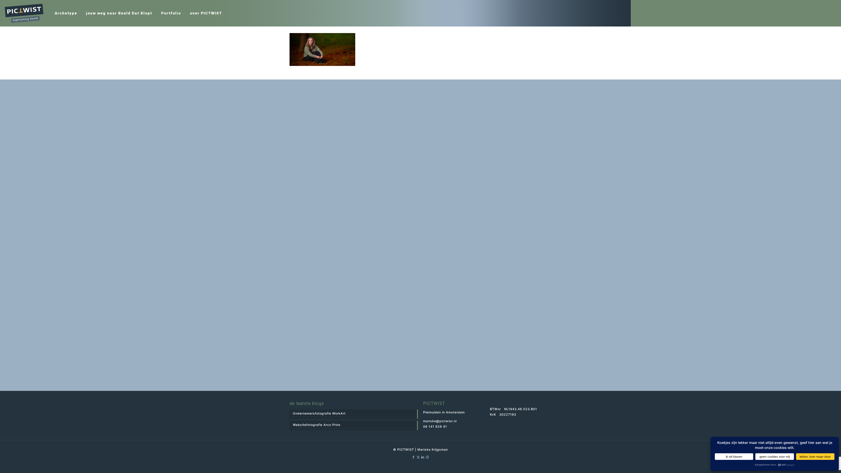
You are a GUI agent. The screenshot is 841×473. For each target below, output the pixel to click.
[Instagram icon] (427, 457)
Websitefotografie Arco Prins (317, 425)
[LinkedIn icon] (422, 457)
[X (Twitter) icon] (418, 457)
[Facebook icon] (413, 457)
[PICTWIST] (24, 13)
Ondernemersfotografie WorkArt (319, 413)
